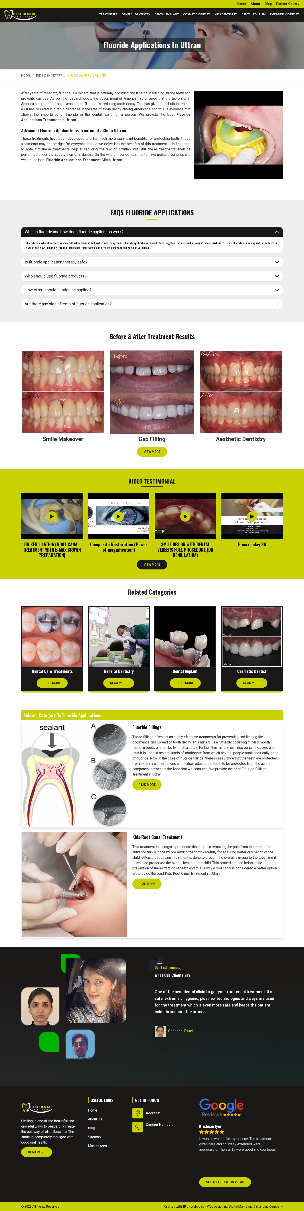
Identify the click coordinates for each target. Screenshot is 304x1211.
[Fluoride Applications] (238, 135)
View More (152, 452)
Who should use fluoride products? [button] (55, 276)
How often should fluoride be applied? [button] (58, 290)
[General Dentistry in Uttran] (119, 637)
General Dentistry (136, 14)
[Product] (74, 775)
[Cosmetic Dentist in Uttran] (252, 637)
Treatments (108, 14)
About (255, 4)
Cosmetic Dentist (196, 14)
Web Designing (217, 1206)
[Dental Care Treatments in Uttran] (52, 637)
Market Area (97, 1146)
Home (241, 4)
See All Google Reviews (225, 1182)
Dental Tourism (253, 14)
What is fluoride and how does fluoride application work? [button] (74, 231)
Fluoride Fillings (147, 727)
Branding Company (269, 1206)
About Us (95, 1119)
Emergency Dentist (284, 14)
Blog (268, 4)
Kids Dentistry (226, 14)
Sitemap (94, 1137)
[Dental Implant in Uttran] (185, 637)
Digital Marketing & (242, 1206)
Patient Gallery (287, 4)
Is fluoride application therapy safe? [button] (56, 262)
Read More (52, 683)
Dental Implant (167, 14)
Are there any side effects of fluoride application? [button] (68, 304)
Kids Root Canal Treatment (157, 837)
